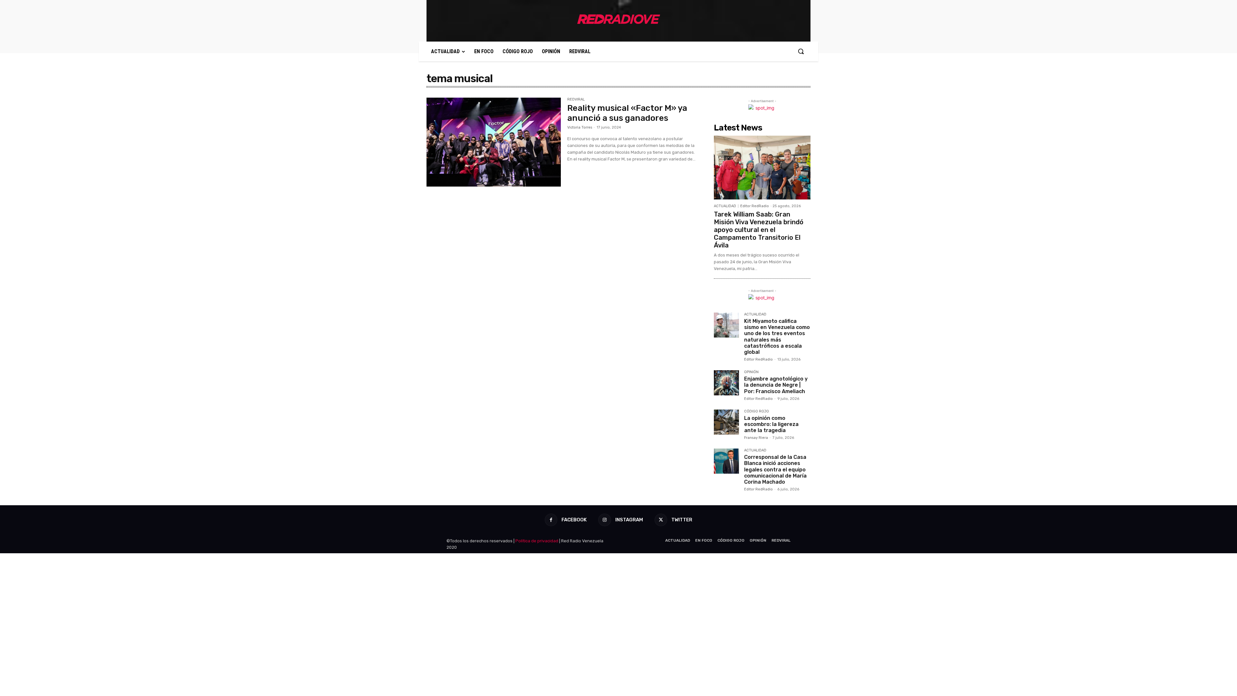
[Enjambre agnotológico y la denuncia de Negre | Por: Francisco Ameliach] (726, 382)
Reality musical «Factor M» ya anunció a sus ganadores (627, 113)
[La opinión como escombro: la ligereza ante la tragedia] (726, 422)
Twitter (681, 520)
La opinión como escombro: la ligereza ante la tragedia (771, 424)
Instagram (629, 520)
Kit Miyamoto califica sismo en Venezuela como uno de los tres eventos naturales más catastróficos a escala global (777, 336)
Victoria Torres (579, 127)
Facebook (574, 520)
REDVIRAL (576, 100)
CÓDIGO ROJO (756, 411)
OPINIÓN (751, 372)
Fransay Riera (756, 438)
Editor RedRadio (754, 206)
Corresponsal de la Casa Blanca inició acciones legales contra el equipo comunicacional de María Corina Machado (775, 469)
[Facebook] (551, 520)
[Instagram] (604, 520)
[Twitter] (661, 520)
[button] (800, 51)
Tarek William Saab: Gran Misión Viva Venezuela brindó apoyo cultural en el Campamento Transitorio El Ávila (758, 229)
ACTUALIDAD (725, 206)
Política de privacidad (536, 540)
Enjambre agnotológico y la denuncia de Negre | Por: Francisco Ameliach (776, 385)
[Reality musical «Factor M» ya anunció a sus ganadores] (494, 142)
